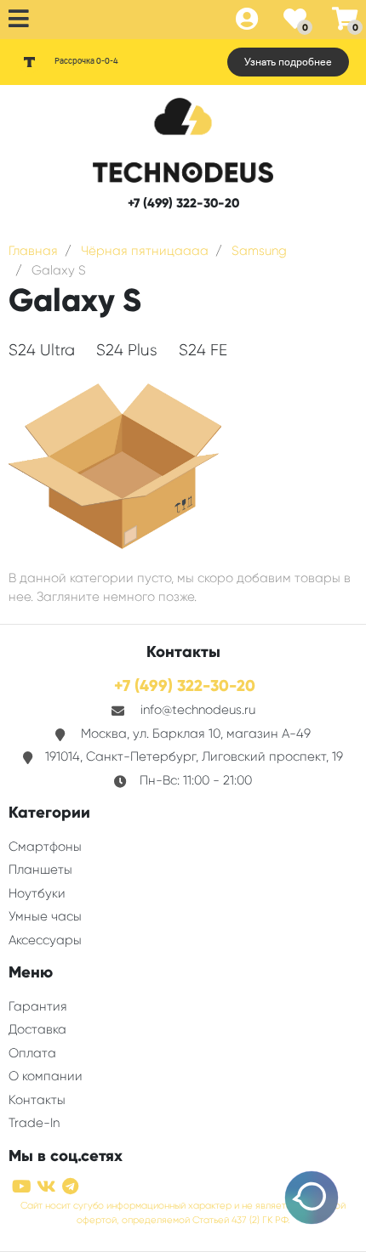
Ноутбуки (37, 893)
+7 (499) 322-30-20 (183, 203)
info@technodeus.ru (197, 709)
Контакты (37, 1100)
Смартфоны (45, 846)
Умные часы (45, 916)
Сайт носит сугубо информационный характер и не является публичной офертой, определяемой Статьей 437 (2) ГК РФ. (183, 1213)
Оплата (32, 1053)
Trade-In (34, 1122)
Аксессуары (45, 940)
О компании (46, 1076)
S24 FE (203, 350)
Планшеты (40, 869)
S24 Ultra (42, 350)
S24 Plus (126, 350)
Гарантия (38, 1006)
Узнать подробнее (288, 62)
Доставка (37, 1029)
